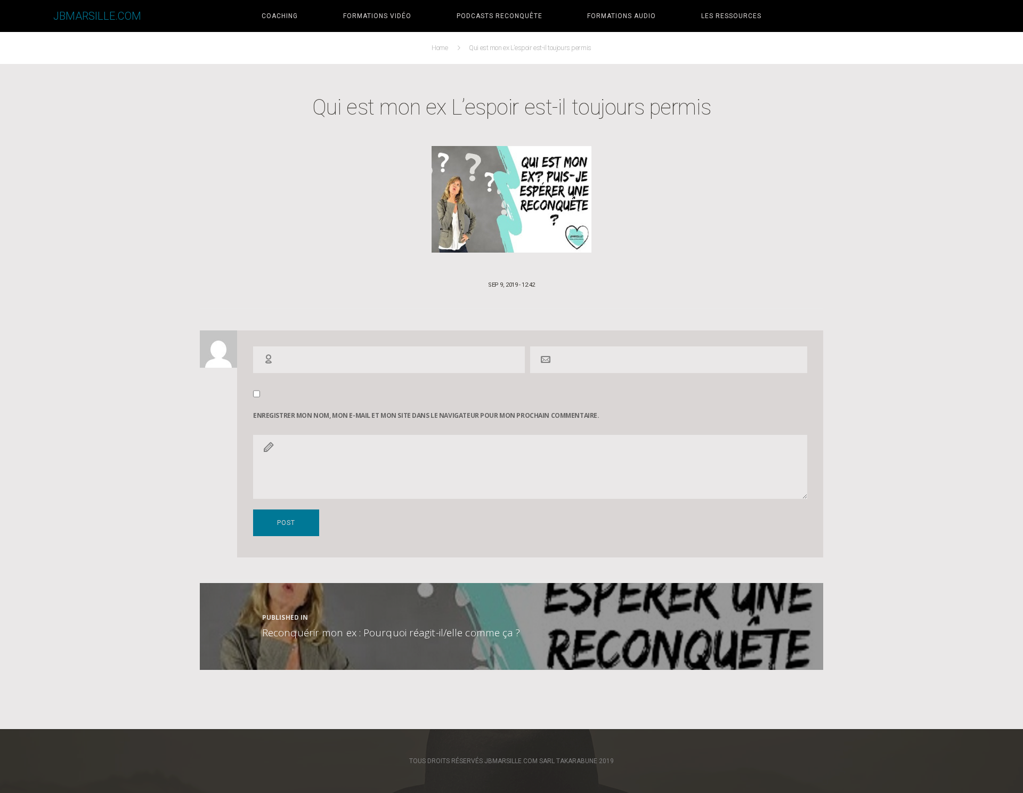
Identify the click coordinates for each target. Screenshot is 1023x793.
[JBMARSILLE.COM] (26, 16)
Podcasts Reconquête (499, 16)
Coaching (280, 16)
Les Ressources (731, 16)
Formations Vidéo (377, 16)
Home (441, 48)
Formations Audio (621, 16)
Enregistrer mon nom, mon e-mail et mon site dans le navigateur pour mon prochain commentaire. (426, 415)
